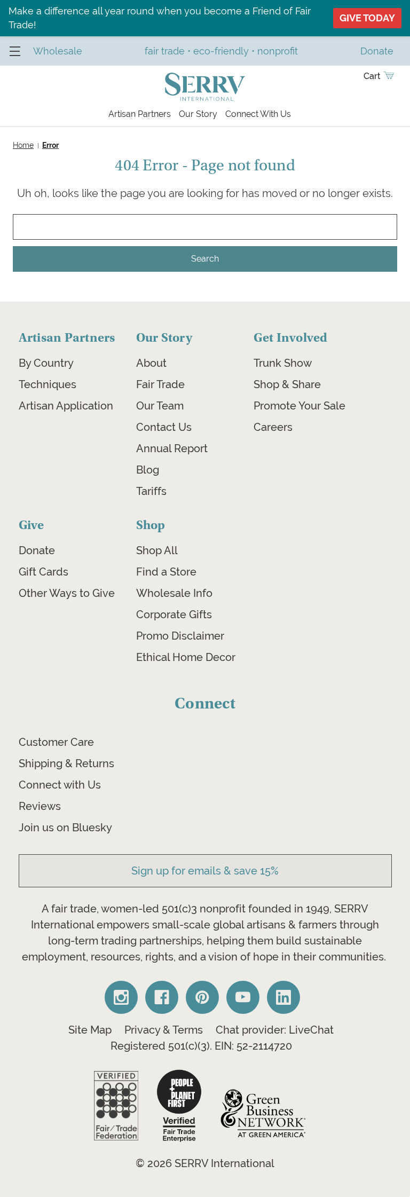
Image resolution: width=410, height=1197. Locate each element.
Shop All (157, 550)
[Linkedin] (283, 997)
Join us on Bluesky (65, 827)
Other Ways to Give (67, 593)
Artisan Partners (139, 114)
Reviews (40, 806)
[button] (116, 1105)
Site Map (90, 1029)
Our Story (198, 114)
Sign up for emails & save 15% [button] (205, 870)
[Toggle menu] (14, 51)
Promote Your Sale (299, 405)
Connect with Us (60, 784)
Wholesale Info (174, 593)
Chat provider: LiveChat (275, 1029)
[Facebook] (161, 997)
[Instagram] (121, 997)
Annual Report (172, 448)
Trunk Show (283, 363)
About (151, 363)
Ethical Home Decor (185, 657)
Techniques (47, 384)
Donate (37, 550)
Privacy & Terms (163, 1029)
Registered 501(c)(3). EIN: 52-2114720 (201, 1046)
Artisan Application (66, 405)
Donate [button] (376, 51)
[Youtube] (242, 997)
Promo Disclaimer (180, 635)
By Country (46, 363)
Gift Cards (43, 571)
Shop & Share (287, 384)
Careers (273, 427)
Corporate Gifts (174, 614)
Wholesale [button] (57, 51)
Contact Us (164, 427)
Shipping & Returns (66, 763)
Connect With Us (258, 114)
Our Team (160, 405)
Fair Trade (160, 384)
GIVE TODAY (367, 17)
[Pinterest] (202, 997)
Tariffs (151, 491)
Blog (147, 469)
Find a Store (166, 571)
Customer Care (56, 742)
